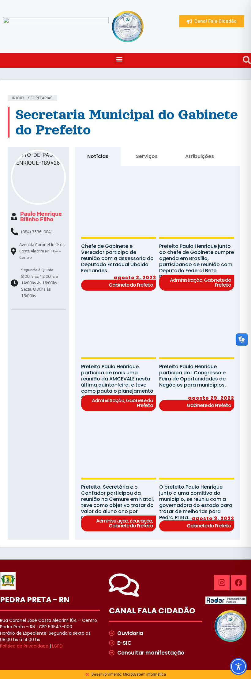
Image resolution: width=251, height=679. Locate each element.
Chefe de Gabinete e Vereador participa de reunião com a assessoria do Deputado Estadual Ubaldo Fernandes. (117, 258)
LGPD (57, 646)
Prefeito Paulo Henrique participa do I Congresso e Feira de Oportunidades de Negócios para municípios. (192, 375)
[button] (119, 59)
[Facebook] (238, 582)
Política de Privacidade (24, 646)
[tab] (98, 156)
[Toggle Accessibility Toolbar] (238, 666)
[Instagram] (222, 582)
